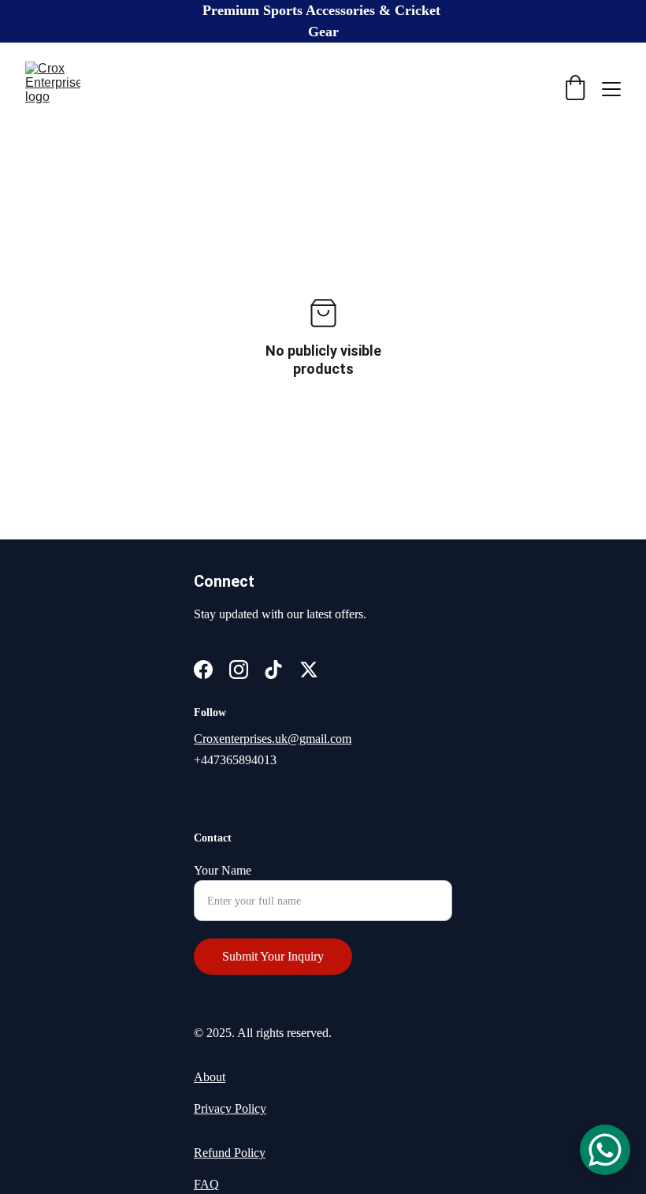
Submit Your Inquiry (273, 956)
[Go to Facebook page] (203, 669)
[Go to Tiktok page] (273, 669)
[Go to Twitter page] (308, 669)
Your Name (222, 870)
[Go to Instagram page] (238, 669)
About (209, 1077)
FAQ (206, 1184)
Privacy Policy (230, 1108)
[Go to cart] (575, 89)
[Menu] (611, 89)
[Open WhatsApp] (605, 1150)
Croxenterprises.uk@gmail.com (272, 738)
